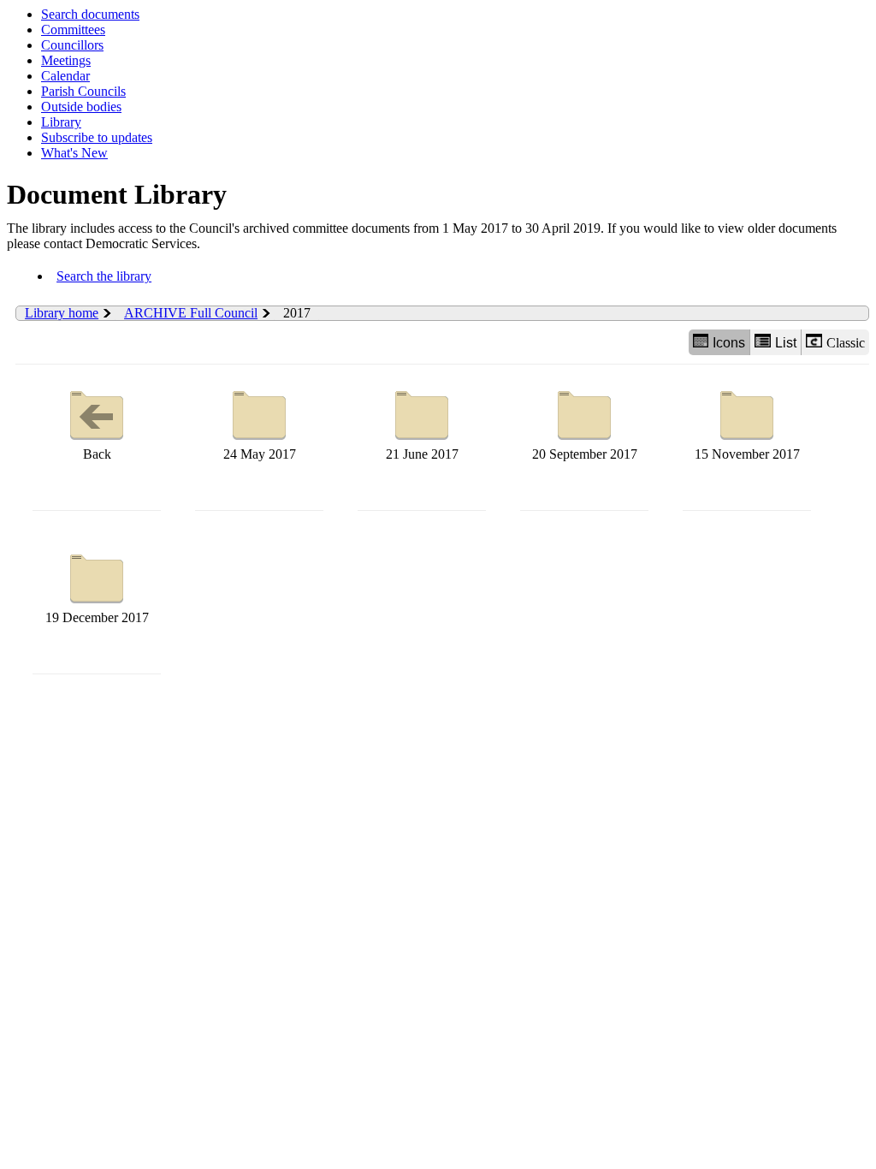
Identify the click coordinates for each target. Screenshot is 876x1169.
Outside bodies (81, 106)
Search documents (90, 14)
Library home (61, 313)
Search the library (103, 276)
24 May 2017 (259, 454)
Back (97, 454)
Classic (845, 342)
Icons (729, 342)
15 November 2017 (747, 454)
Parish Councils (83, 91)
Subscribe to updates (96, 137)
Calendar (65, 75)
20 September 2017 (584, 454)
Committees (73, 29)
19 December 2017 (97, 617)
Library (61, 122)
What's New (74, 152)
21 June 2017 (422, 454)
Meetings (66, 60)
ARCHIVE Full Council (190, 313)
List (785, 342)
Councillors (72, 45)
